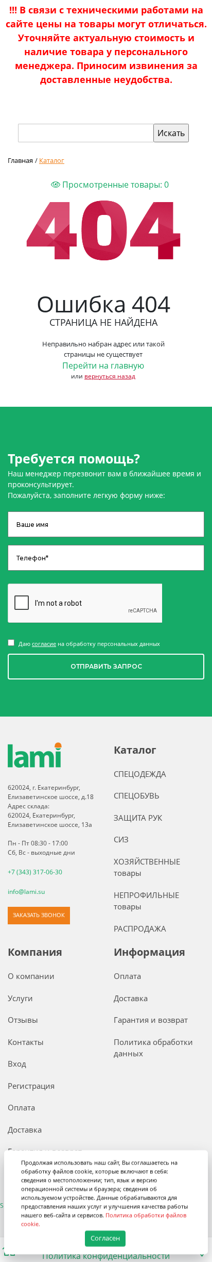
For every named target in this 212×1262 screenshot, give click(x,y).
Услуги (20, 998)
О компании (31, 976)
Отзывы (23, 1020)
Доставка (25, 1129)
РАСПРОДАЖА (140, 928)
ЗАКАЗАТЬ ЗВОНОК (39, 915)
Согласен (105, 1238)
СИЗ (121, 839)
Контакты (26, 1042)
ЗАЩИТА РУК (138, 817)
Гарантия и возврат (151, 1020)
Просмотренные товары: (114, 184)
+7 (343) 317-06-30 (35, 872)
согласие (44, 643)
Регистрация (31, 1086)
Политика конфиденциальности (106, 1255)
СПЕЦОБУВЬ (137, 795)
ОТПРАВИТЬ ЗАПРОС (106, 666)
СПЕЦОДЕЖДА (140, 774)
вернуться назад (109, 376)
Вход (17, 1063)
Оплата (21, 1107)
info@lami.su (26, 891)
